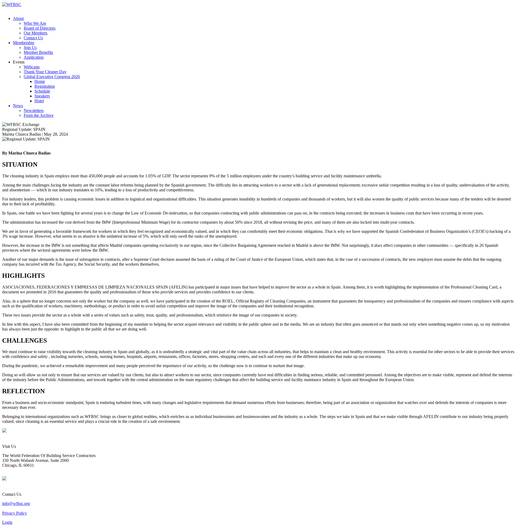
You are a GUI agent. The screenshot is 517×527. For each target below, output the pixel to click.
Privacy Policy (14, 513)
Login (7, 522)
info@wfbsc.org (16, 503)
